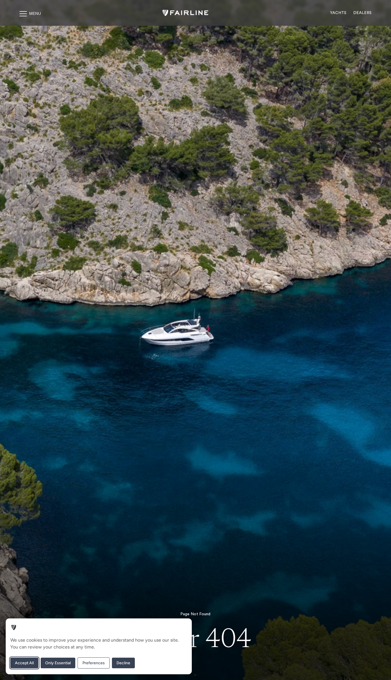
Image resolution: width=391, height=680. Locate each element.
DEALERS (362, 13)
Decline (123, 663)
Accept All (24, 663)
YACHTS (338, 13)
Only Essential (58, 663)
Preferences (93, 663)
